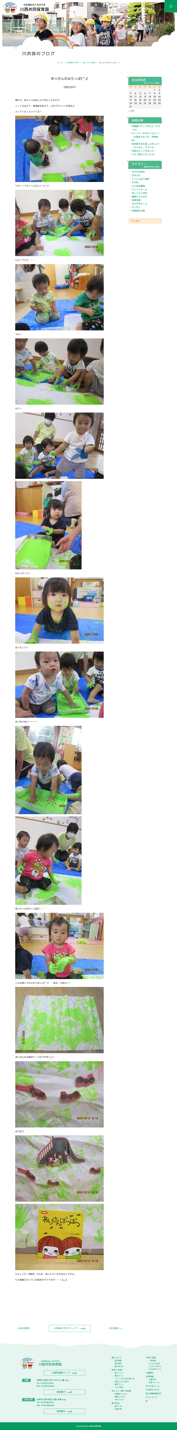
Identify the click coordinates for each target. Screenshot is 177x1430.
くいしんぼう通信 (140, 179)
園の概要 (118, 1360)
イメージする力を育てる (124, 1378)
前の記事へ (25, 1328)
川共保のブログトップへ (66, 1328)
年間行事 (118, 1409)
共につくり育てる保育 (121, 1391)
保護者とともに (121, 1394)
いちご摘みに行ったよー (144, 154)
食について (119, 1373)
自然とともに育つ (122, 1381)
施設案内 (61, 1392)
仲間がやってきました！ (144, 151)
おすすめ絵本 (138, 171)
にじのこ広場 (154, 1363)
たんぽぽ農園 (138, 186)
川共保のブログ (73, 62)
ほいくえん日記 (89, 62)
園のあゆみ (119, 1366)
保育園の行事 (138, 210)
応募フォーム (154, 1382)
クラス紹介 (119, 1387)
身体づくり (119, 1375)
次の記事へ (115, 1328)
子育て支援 (150, 1357)
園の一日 (118, 1406)
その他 (135, 182)
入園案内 (149, 1372)
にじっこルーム (139, 189)
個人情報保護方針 (153, 1393)
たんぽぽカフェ (155, 1369)
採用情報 (149, 1376)
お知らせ (136, 175)
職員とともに (120, 1396)
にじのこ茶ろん (155, 1366)
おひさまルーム (139, 203)
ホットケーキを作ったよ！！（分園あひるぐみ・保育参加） (146, 137)
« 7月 (131, 111)
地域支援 (136, 200)
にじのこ (136, 207)
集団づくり (119, 1384)
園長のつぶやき (139, 196)
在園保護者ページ (61, 1372)
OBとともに (119, 1399)
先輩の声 (152, 1379)
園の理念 (118, 1363)
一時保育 (152, 1360)
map (67, 1380)
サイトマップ (151, 1397)
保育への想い (117, 1370)
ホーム (60, 62)
